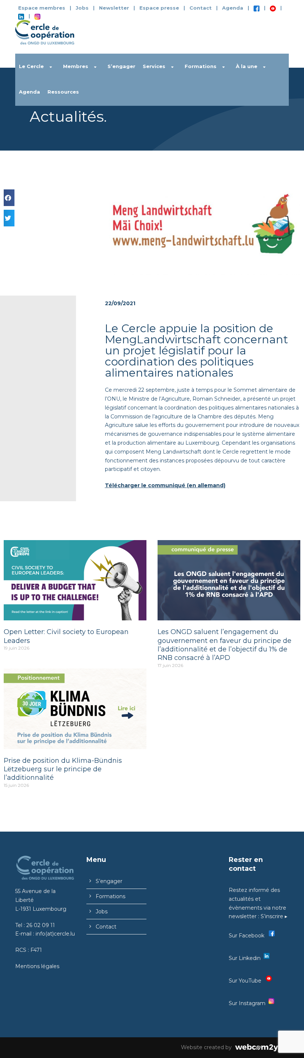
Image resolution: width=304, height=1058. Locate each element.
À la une (246, 66)
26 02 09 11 (40, 925)
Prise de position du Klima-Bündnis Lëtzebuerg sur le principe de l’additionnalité (63, 769)
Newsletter (114, 8)
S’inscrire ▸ (274, 916)
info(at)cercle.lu (55, 933)
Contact (200, 8)
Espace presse (159, 8)
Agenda (232, 8)
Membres (75, 66)
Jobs (82, 8)
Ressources (63, 92)
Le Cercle (31, 66)
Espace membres (41, 8)
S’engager (121, 66)
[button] (9, 197)
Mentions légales (37, 966)
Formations (201, 66)
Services (154, 66)
